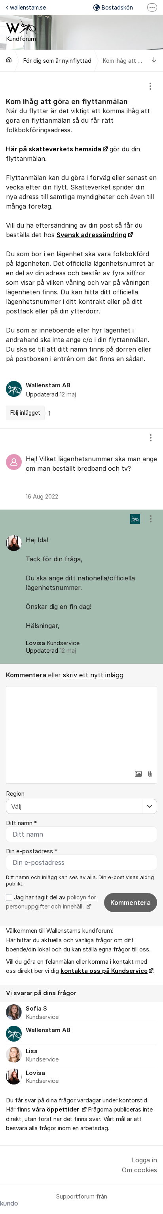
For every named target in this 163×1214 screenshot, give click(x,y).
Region (15, 793)
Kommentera (130, 903)
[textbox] (81, 726)
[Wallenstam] (8, 59)
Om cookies (139, 1170)
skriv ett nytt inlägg (93, 675)
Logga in (144, 1160)
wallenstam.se (28, 7)
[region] (81, 250)
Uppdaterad (51, 650)
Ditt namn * (21, 823)
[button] (138, 774)
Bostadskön (117, 7)
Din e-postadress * (31, 851)
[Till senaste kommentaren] (154, 61)
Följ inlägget (25, 413)
